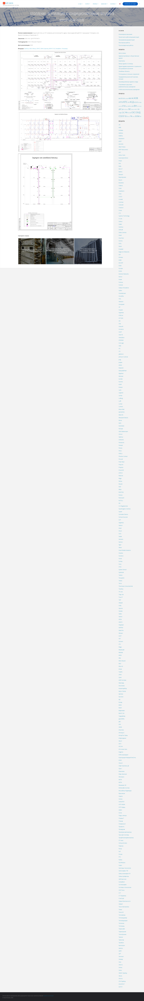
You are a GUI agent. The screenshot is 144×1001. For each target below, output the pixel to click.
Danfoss (26, 48)
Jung (120, 359)
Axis (120, 163)
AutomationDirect (123, 158)
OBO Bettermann (123, 431)
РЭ (128, 112)
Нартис (121, 796)
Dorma (120, 241)
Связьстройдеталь (124, 876)
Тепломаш (65, 48)
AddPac (121, 136)
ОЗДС (120, 113)
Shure (120, 531)
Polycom (121, 464)
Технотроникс (122, 934)
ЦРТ (120, 954)
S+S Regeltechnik (123, 506)
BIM (119, 98)
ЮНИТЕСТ (122, 984)
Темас (120, 909)
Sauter (120, 511)
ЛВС (129, 109)
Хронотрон (122, 945)
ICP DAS (121, 318)
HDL (120, 299)
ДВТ (120, 109)
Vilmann (121, 633)
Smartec (121, 553)
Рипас (120, 849)
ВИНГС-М (52, 48)
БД (119, 699)
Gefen (120, 290)
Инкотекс (121, 730)
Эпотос (121, 978)
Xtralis (120, 669)
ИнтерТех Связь (123, 735)
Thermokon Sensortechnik (126, 586)
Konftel (120, 379)
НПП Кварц (122, 807)
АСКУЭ (136, 102)
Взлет (120, 708)
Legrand (121, 393)
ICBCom (121, 315)
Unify (120, 605)
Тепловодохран (123, 920)
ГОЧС (140, 106)
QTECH (121, 473)
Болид (120, 702)
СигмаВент (58, 48)
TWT (120, 600)
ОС (123, 112)
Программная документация (127, 40)
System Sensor (123, 569)
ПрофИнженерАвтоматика (126, 837)
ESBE (120, 260)
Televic (120, 581)
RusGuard (121, 498)
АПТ (128, 102)
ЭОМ (137, 116)
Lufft (120, 401)
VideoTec (121, 630)
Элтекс (120, 967)
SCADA (126, 98)
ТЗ (127, 116)
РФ (126, 112)
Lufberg (121, 398)
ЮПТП (120, 987)
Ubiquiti (121, 603)
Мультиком (122, 793)
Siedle (120, 536)
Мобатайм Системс (124, 788)
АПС (125, 101)
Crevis (120, 210)
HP (119, 307)
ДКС (120, 721)
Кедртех (121, 752)
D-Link (120, 218)
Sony (120, 564)
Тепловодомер (123, 918)
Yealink (120, 672)
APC (120, 152)
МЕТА (120, 779)
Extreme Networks (124, 274)
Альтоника (121, 686)
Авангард (121, 683)
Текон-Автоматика (124, 907)
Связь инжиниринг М (124, 873)
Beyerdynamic (122, 177)
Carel (120, 188)
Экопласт (121, 956)
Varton (120, 616)
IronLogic (121, 343)
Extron (120, 277)
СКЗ (130, 113)
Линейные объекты (124, 71)
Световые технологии (125, 868)
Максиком (121, 771)
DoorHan (121, 238)
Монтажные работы (124, 42)
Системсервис (123, 884)
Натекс (121, 799)
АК (132, 98)
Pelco (120, 451)
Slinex (120, 547)
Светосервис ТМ (123, 871)
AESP (120, 141)
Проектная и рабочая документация (129, 37)
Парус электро (123, 815)
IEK (119, 321)
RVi (119, 503)
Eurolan (121, 268)
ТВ (125, 116)
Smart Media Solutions (125, 550)
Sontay (120, 561)
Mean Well (121, 409)
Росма (120, 854)
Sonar (120, 558)
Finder (120, 279)
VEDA (120, 619)
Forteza (121, 282)
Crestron (121, 207)
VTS (120, 644)
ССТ (120, 893)
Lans (120, 390)
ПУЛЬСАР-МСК (123, 843)
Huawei (121, 310)
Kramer (121, 387)
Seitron (120, 525)
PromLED (121, 470)
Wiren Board (122, 661)
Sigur (120, 545)
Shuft (120, 528)
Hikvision (121, 301)
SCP (120, 520)
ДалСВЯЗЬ (121, 719)
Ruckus (120, 495)
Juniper (120, 362)
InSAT (120, 332)
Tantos (120, 575)
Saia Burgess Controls (124, 509)
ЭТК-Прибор (122, 981)
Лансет (121, 763)
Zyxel (120, 677)
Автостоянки (122, 53)
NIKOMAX (121, 426)
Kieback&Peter (123, 370)
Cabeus (121, 185)
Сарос (120, 865)
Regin (120, 478)
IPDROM (121, 340)
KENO (120, 365)
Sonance (121, 556)
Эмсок (120, 976)
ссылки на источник (48, 995)
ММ (132, 109)
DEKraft (121, 230)
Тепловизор (122, 915)
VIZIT (120, 636)
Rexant (120, 484)
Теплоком (121, 923)
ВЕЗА (120, 705)
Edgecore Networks (124, 252)
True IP (121, 597)
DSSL (120, 243)
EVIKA (120, 271)
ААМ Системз (122, 680)
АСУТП (120, 106)
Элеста (120, 965)
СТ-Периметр (122, 896)
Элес (120, 962)
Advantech (121, 138)
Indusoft (121, 326)
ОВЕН (120, 810)
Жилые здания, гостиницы (126, 64)
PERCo (120, 453)
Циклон (121, 948)
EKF (120, 254)
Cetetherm (121, 191)
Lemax (120, 395)
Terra (120, 583)
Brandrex (121, 183)
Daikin (120, 224)
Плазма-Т (121, 818)
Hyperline (121, 312)
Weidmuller (121, 650)
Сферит (121, 904)
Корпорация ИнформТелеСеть (127, 757)
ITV (119, 351)
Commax (121, 202)
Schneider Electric (123, 514)
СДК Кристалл (122, 879)
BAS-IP (120, 169)
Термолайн (122, 929)
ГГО (138, 106)
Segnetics (121, 522)
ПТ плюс (121, 840)
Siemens (121, 539)
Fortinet (121, 285)
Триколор (121, 940)
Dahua (120, 221)
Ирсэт (120, 741)
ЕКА (120, 724)
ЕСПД (125, 109)
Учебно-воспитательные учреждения (129, 89)
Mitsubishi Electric (123, 417)
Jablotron (121, 354)
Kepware (121, 368)
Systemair (121, 572)
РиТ (120, 851)
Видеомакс (122, 710)
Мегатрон (121, 777)
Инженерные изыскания (125, 34)
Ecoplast (121, 249)
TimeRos (121, 589)
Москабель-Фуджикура (125, 790)
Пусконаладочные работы (126, 45)
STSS (120, 567)
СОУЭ (121, 116)
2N (119, 125)
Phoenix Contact (123, 456)
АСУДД (139, 102)
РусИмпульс (122, 862)
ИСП (120, 744)
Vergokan (121, 625)
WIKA (42, 48)
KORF (120, 384)
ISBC (120, 346)
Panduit (121, 445)
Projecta (121, 467)
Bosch (120, 180)
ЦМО (120, 951)
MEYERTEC (122, 412)
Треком (121, 937)
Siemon (121, 542)
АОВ (136, 98)
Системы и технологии (125, 887)
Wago (120, 647)
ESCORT (121, 263)
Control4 (121, 205)
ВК (133, 106)
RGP (120, 487)
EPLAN (123, 98)
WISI (120, 663)
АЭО (129, 106)
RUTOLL (121, 500)
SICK (120, 534)
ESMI (120, 266)
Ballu (120, 166)
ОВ (138, 109)
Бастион (121, 697)
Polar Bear (121, 462)
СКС (133, 112)
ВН (135, 105)
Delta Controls (122, 232)
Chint (120, 194)
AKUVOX (121, 144)
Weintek (121, 652)
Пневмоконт (122, 824)
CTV (120, 213)
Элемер (121, 959)
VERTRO (121, 627)
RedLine (121, 475)
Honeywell (121, 304)
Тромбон (121, 942)
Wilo (120, 658)
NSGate (121, 429)
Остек (120, 813)
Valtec (120, 614)
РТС (120, 857)
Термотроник (122, 931)
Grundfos (121, 296)
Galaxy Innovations (124, 288)
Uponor (121, 608)
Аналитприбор (123, 688)
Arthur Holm (122, 155)
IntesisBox (121, 337)
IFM (120, 324)
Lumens (121, 406)
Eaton (120, 246)
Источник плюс (123, 749)
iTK (119, 348)
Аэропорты (122, 61)
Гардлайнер (122, 716)
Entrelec (121, 257)
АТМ (123, 106)
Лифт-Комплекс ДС (124, 766)
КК (127, 109)
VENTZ (38, 48)
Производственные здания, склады (128, 82)
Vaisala (120, 611)
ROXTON (121, 492)
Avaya (120, 161)
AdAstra (121, 133)
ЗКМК (120, 727)
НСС (136, 109)
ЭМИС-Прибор (123, 973)
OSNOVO (121, 440)
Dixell (120, 235)
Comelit (121, 199)
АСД (132, 102)
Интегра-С (121, 733)
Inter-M (121, 335)
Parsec (120, 448)
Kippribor (121, 373)
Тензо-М (121, 912)
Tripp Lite (121, 594)
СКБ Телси (121, 890)
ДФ (123, 109)
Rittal (120, 489)
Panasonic (121, 442)
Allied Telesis (122, 147)
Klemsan (121, 376)
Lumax (120, 404)
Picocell (121, 459)
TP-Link (121, 592)
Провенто (121, 826)
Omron (120, 434)
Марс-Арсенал (123, 774)
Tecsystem (121, 578)
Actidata (121, 130)
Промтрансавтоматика (125, 832)
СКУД (137, 112)
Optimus (121, 437)
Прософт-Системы (124, 835)
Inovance (121, 329)
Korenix (121, 382)
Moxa (120, 420)
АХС (127, 106)
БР (131, 106)
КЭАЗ (120, 760)
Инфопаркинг (122, 738)
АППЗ (121, 102)
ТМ (129, 116)
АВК (129, 98)
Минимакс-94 (122, 785)
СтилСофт (121, 898)
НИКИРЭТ (121, 802)
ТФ (131, 116)
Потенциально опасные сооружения (129, 74)
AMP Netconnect (123, 149)
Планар (121, 821)
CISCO (120, 196)
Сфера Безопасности (124, 901)
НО (134, 109)
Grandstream (122, 293)
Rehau (34, 48)
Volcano (121, 641)
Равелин (121, 846)
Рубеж (120, 860)
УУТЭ (133, 116)
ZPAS (120, 674)
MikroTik (121, 415)
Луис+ (120, 768)
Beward (121, 174)
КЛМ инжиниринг (123, 755)
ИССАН (121, 746)
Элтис (120, 970)
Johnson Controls (123, 357)
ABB (120, 127)
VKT (120, 638)
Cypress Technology (124, 216)
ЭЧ (140, 116)
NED (30, 48)
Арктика (46, 48)
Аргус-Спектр (122, 691)
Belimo (120, 172)
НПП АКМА (122, 804)
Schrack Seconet (123, 517)
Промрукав (122, 829)
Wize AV (121, 666)
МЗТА (120, 782)
